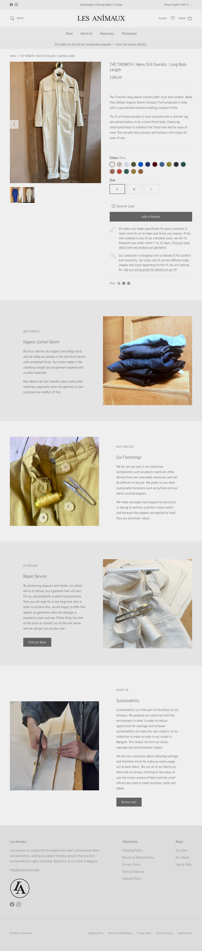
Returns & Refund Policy (138, 857)
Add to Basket (151, 216)
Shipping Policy (132, 850)
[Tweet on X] (118, 283)
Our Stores (182, 857)
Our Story (182, 850)
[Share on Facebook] (123, 283)
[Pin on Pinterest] (128, 283)
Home (13, 56)
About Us (86, 33)
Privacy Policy (131, 864)
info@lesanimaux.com (24, 870)
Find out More (37, 642)
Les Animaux (25, 933)
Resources (107, 33)
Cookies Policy (131, 878)
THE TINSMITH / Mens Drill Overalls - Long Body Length (47, 56)
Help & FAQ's (184, 864)
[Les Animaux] (101, 18)
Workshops (129, 33)
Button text (129, 802)
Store (69, 33)
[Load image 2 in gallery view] (55, 122)
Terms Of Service (133, 871)
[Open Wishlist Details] (173, 18)
